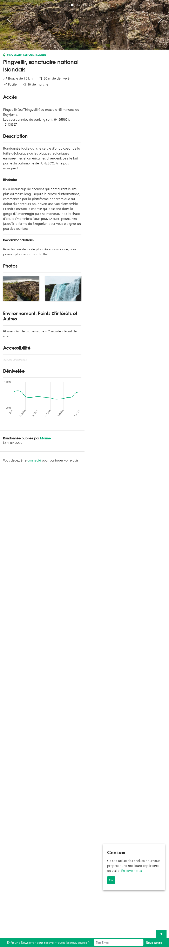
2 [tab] (78, 5)
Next (158, 19)
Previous (11, 19)
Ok (111, 880)
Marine (45, 437)
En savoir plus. (132, 870)
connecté (34, 460)
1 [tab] (72, 5)
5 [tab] (97, 5)
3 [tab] (84, 5)
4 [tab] (91, 5)
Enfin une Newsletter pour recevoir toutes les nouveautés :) (48, 942)
